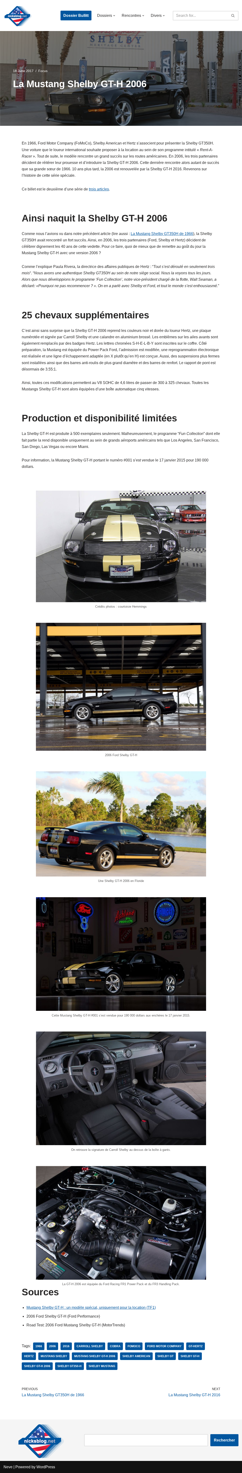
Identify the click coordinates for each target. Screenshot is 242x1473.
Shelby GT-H (190, 1356)
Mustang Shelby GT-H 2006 (94, 1356)
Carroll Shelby (90, 1346)
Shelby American (136, 1356)
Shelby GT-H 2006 (37, 1366)
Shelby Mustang (102, 1366)
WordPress (45, 1467)
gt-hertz (196, 1346)
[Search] (233, 15)
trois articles (99, 189)
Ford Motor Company (164, 1346)
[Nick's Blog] (18, 15)
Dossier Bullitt (76, 16)
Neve (8, 1467)
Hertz (29, 1356)
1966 (38, 1346)
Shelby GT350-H (69, 1366)
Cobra (115, 1346)
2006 (52, 1346)
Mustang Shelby (54, 1356)
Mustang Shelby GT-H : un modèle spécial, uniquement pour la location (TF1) (91, 1308)
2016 (66, 1346)
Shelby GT (165, 1356)
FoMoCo (134, 1346)
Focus (43, 71)
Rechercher (224, 1440)
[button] (114, 16)
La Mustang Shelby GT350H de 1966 (162, 234)
